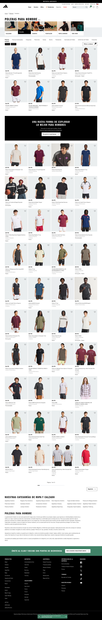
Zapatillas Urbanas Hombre (57, 504)
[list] (51, 40)
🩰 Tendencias (50, 7)
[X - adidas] (88, 571)
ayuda (72, 4)
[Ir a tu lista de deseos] (93, 7)
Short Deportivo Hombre (58, 500)
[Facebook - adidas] (88, 563)
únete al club (92, 4)
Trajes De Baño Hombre (73, 500)
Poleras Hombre (9, 506)
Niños (42, 7)
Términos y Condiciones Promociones (60, 614)
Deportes (58, 7)
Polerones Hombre (10, 503)
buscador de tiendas (66, 4)
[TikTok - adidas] (88, 579)
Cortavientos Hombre (41, 503)
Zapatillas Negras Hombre (43, 500)
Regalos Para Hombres (26, 500)
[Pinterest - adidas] (88, 575)
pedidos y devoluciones (79, 4)
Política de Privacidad (75, 614)
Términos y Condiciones (27, 614)
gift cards (87, 4)
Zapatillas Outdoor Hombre (74, 503)
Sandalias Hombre (25, 503)
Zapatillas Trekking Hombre (88, 507)
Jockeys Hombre (24, 506)
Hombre (36, 7)
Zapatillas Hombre (9, 500)
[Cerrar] (39, 617)
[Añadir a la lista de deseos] (25, 49)
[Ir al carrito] (97, 7)
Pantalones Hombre (41, 506)
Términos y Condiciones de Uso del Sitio (42, 614)
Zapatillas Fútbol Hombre (89, 503)
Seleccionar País (84, 614)
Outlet (65, 7)
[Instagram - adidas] (88, 567)
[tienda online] (5, 6)
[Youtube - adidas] (88, 583)
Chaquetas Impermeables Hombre (74, 507)
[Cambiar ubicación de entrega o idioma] (97, 4)
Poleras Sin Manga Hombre (90, 500)
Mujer (29, 7)
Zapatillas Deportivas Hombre (57, 507)
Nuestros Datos (17, 614)
